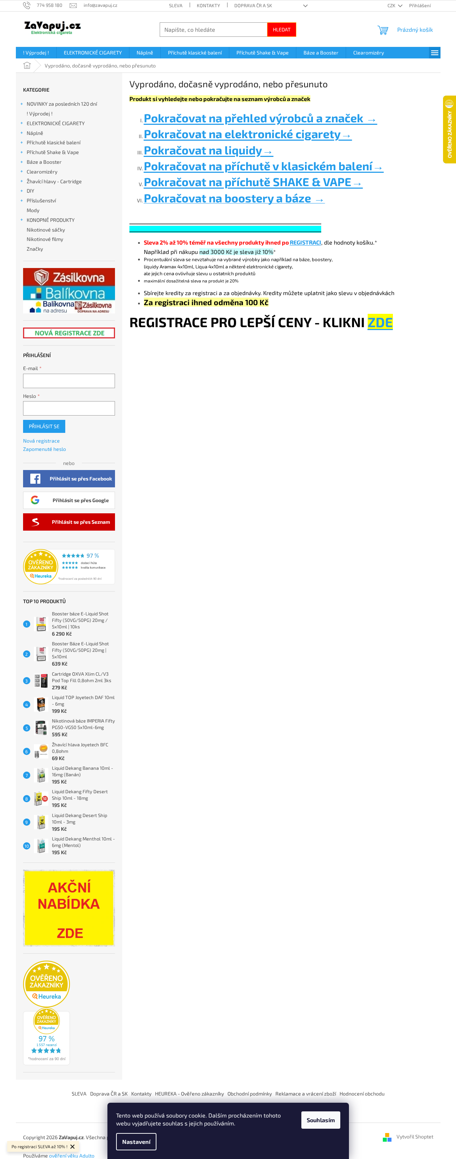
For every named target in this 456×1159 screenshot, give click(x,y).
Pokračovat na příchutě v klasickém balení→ (264, 165)
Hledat (282, 29)
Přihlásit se (44, 426)
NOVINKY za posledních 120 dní (62, 104)
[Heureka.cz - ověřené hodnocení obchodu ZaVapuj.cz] (69, 566)
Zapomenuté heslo (44, 449)
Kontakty (208, 5)
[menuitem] (36, 52)
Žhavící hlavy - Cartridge (54, 181)
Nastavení (136, 1141)
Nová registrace (41, 441)
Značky (35, 249)
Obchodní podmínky (249, 1093)
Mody (33, 210)
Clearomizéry (42, 171)
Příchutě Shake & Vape (53, 152)
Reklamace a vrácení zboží (305, 1093)
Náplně (35, 133)
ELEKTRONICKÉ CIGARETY (56, 123)
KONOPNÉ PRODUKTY (51, 220)
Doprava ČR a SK (253, 5)
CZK (392, 5)
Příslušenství (41, 200)
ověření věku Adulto (71, 1156)
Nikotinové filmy (45, 239)
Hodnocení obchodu (362, 1093)
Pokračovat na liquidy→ (209, 150)
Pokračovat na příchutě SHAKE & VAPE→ (253, 181)
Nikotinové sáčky (46, 230)
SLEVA (175, 5)
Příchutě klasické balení (53, 142)
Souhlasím (321, 1119)
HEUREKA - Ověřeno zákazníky (189, 1093)
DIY (30, 191)
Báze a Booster (44, 162)
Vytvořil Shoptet (415, 1137)
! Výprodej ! (40, 113)
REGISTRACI (305, 242)
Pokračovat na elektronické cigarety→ (248, 133)
